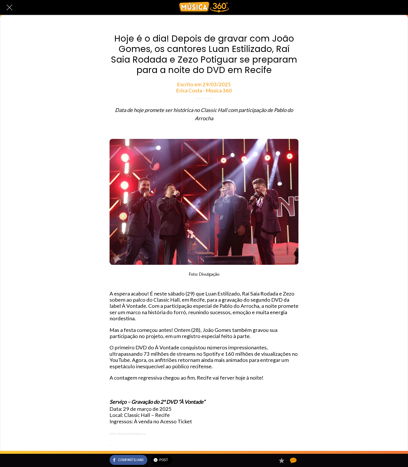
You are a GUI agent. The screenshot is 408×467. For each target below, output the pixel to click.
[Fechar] (9, 7)
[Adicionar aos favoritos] (281, 460)
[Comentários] (292, 460)
